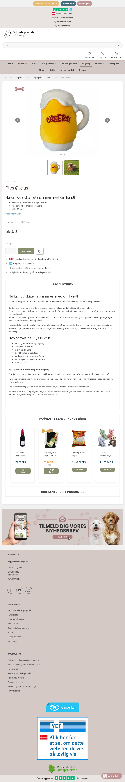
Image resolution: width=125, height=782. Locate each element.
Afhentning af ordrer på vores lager (22, 686)
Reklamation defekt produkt (19, 673)
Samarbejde (13, 623)
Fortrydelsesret (14, 691)
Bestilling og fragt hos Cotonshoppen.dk (24, 664)
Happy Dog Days (14, 636)
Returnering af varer (16, 678)
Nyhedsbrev (12, 641)
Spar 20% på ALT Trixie (46, 3)
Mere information (13, 213)
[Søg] (119, 45)
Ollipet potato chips (78, 454)
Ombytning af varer (16, 682)
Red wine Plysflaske (20, 454)
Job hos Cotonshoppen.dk (19, 628)
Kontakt (11, 632)
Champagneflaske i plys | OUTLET (51, 454)
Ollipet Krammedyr (105, 454)
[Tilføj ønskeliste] (40, 251)
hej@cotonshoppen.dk (19, 561)
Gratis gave (84, 3)
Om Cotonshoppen (16, 619)
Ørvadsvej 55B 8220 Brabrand (14, 573)
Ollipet (13, 181)
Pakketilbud (68, 3)
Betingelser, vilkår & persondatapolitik (23, 660)
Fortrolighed (13, 669)
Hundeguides (13, 615)
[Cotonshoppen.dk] (19, 33)
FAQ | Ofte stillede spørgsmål (19, 610)
